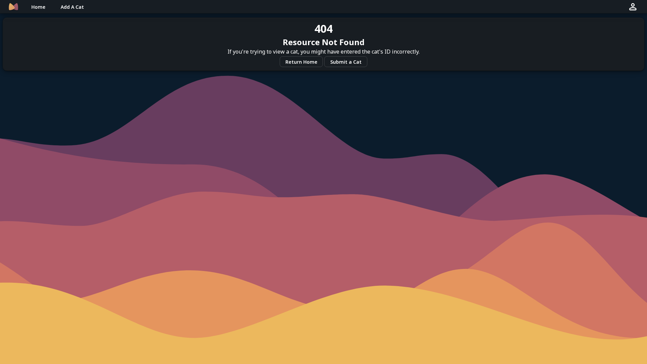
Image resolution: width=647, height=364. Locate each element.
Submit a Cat (346, 62)
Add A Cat (72, 7)
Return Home (301, 62)
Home (38, 7)
